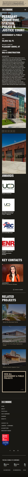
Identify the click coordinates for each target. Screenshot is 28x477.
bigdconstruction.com (18, 3)
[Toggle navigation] (25, 9)
